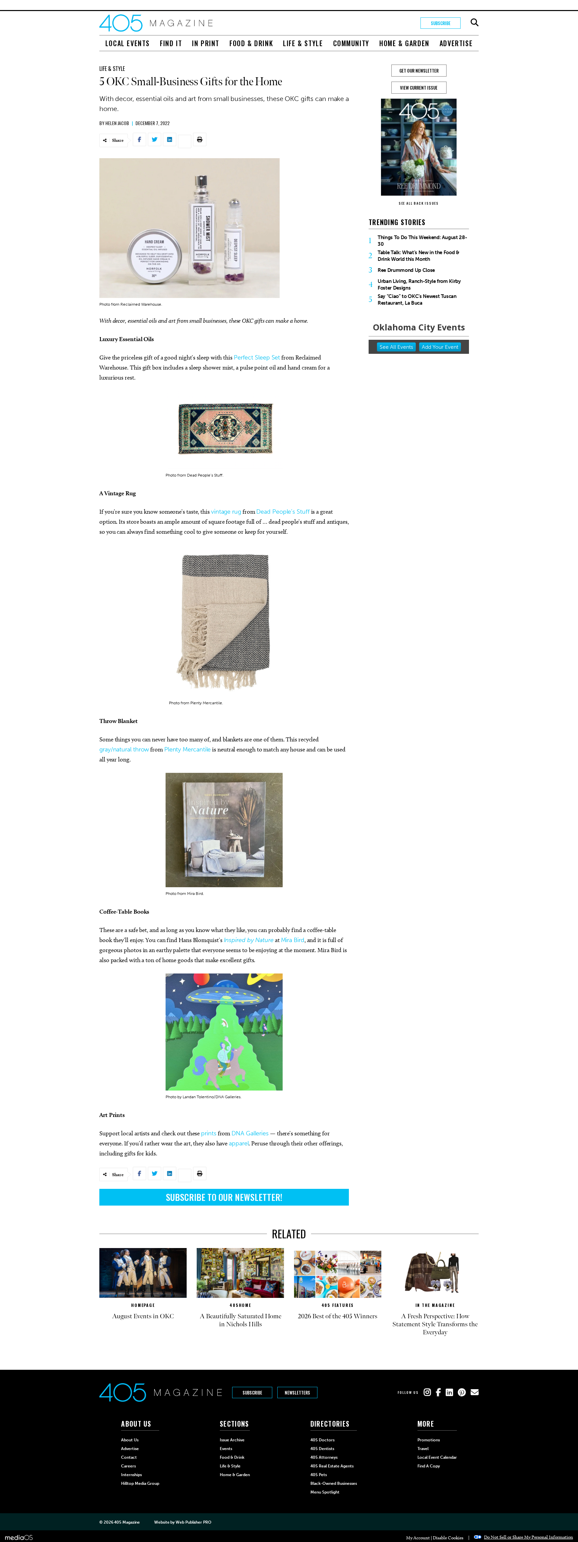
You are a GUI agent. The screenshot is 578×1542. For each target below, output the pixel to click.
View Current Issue (419, 87)
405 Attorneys (324, 1457)
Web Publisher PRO (193, 1522)
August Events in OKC (143, 1316)
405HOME (240, 1305)
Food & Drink (251, 43)
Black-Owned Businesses (333, 1483)
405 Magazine (127, 1522)
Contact (129, 1457)
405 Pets (318, 1474)
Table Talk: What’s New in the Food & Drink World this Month (418, 255)
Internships (131, 1474)
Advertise (456, 43)
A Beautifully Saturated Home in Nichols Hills (240, 1320)
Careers (128, 1466)
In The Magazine (435, 1305)
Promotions (428, 1440)
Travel (422, 1448)
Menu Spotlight (325, 1492)
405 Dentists (322, 1448)
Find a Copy (428, 1466)
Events (226, 1448)
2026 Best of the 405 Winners (337, 1316)
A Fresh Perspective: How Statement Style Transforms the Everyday (435, 1324)
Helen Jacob (117, 122)
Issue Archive (232, 1440)
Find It (171, 43)
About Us (129, 1440)
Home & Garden (404, 43)
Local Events (127, 43)
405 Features (337, 1305)
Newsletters (297, 1392)
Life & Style (303, 43)
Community (351, 43)
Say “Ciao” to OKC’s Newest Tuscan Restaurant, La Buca (417, 299)
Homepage (143, 1305)
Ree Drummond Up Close (406, 270)
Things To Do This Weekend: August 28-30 (422, 240)
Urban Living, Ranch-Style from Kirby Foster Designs (419, 284)
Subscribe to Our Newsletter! (224, 1197)
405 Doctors (322, 1440)
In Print (205, 43)
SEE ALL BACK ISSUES (419, 203)
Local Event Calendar (437, 1457)
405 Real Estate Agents (332, 1466)
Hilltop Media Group (140, 1483)
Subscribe (441, 23)
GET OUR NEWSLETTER (419, 70)
